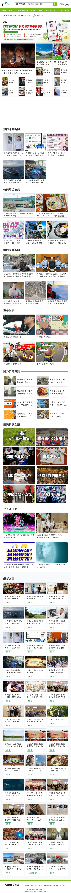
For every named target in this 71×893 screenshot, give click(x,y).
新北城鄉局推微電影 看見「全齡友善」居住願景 (35, 771)
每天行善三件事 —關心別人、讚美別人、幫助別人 (35, 697)
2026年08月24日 (9, 16)
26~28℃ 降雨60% (34, 15)
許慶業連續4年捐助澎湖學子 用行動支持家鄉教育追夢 (13, 721)
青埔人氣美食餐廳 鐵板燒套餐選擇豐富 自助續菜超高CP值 (13, 598)
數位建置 (56, 885)
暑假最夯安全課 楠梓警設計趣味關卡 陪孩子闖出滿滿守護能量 (57, 598)
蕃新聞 (4, 10)
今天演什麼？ (11, 509)
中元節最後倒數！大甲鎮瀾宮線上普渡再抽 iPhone (57, 648)
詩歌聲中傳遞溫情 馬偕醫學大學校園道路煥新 (57, 795)
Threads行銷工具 (51, 10)
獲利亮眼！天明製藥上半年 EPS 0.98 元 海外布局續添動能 (13, 746)
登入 (62, 4)
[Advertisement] (35, 112)
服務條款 (40, 885)
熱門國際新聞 (11, 250)
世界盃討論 (65, 10)
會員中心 (34, 885)
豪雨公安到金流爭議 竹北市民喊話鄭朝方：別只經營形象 (13, 648)
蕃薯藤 (6, 4)
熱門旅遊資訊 (11, 189)
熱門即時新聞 (11, 129)
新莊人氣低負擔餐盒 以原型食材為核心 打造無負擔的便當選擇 (57, 771)
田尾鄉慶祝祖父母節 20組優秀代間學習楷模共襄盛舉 (13, 771)
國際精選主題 (11, 424)
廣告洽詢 (62, 885)
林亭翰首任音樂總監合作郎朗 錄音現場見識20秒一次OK (13, 697)
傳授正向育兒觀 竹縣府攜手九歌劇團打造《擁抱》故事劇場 (57, 672)
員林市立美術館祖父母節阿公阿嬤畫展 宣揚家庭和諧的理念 (35, 721)
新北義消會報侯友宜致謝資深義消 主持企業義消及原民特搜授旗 (35, 746)
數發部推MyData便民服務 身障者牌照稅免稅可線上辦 (35, 648)
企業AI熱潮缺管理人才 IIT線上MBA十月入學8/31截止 (13, 795)
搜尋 (40, 10)
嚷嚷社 (33, 10)
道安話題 (8, 310)
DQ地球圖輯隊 (22, 10)
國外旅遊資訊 (11, 371)
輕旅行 (11, 10)
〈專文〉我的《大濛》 (57, 719)
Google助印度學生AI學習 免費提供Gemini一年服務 (13, 672)
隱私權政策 (48, 885)
